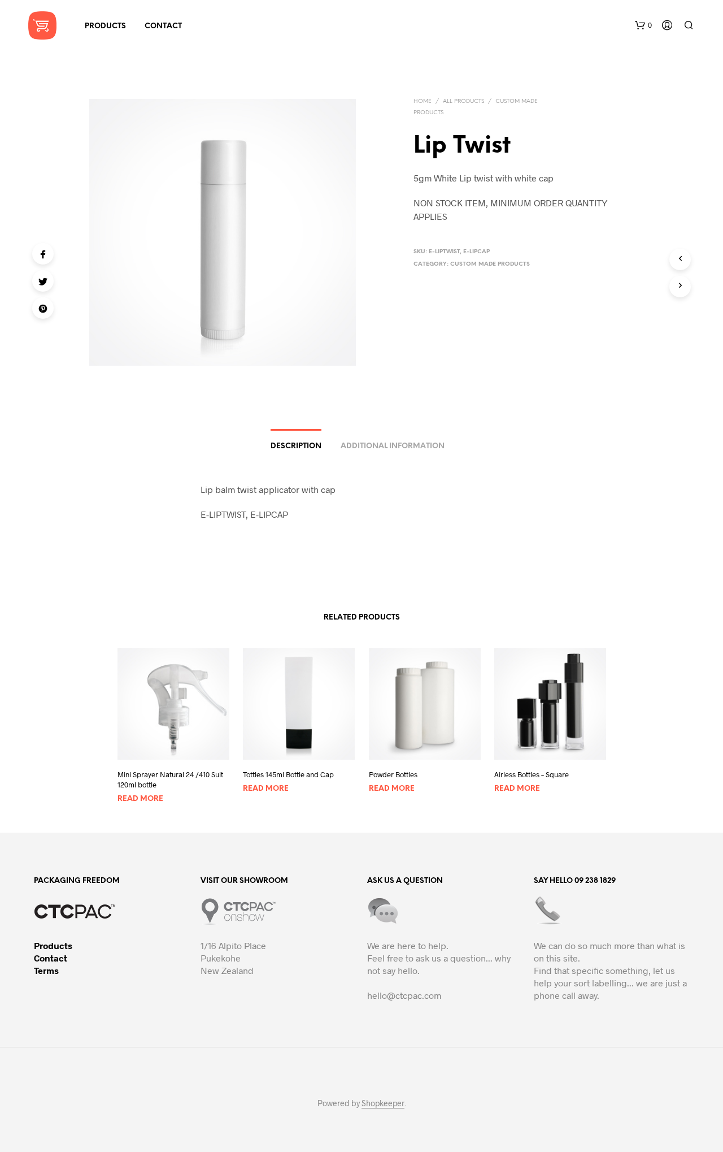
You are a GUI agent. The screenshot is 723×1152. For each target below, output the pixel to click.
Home (422, 101)
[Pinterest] (43, 308)
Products (53, 945)
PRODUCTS (105, 26)
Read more (140, 799)
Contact (50, 957)
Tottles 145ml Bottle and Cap (288, 773)
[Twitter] (43, 281)
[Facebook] (43, 254)
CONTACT (163, 26)
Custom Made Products (490, 264)
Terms (46, 970)
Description (296, 446)
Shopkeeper (383, 1103)
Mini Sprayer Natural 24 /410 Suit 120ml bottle (170, 779)
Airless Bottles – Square (531, 773)
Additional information (393, 446)
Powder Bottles (393, 773)
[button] (643, 25)
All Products (463, 101)
